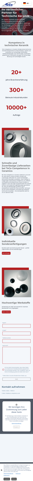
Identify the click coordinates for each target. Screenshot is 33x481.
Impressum (18, 473)
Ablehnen (14, 479)
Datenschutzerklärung (16, 423)
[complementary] (26, 3)
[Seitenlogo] (9, 4)
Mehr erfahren (6, 312)
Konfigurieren (7, 475)
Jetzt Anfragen (6, 34)
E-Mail (4, 330)
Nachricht (5, 345)
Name (4, 322)
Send (16, 379)
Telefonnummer (6, 338)
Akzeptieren (16, 427)
